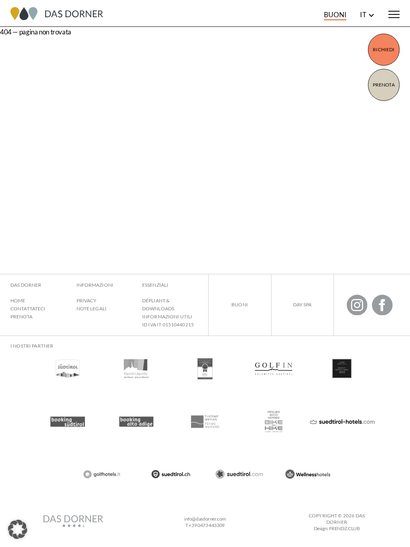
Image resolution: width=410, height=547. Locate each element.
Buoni (335, 14)
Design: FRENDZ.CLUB (337, 528)
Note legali (91, 309)
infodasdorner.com (205, 519)
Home (17, 301)
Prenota (384, 85)
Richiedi (383, 49)
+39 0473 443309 (206, 525)
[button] (17, 529)
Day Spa (302, 305)
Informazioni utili (167, 317)
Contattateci (27, 309)
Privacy (86, 301)
